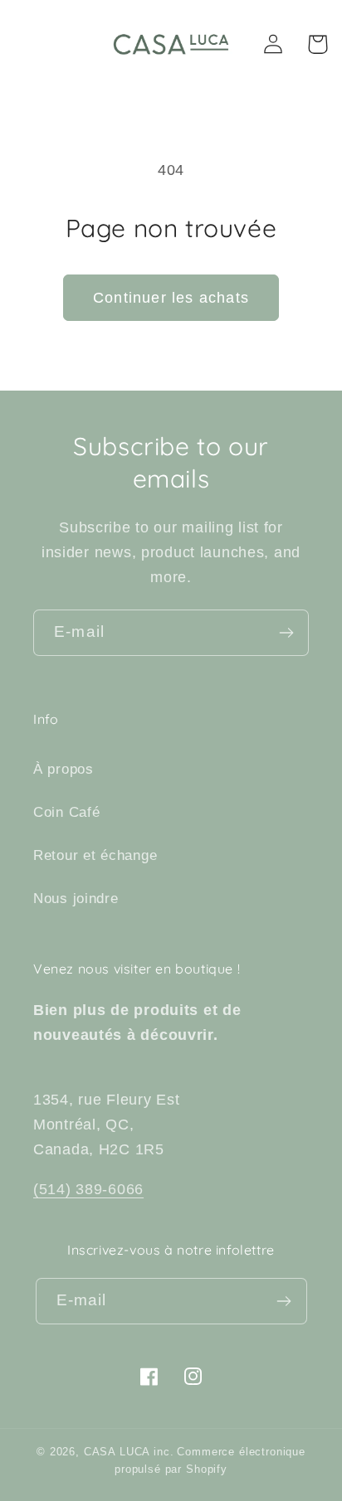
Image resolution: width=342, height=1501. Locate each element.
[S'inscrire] (286, 633)
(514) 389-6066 (88, 1189)
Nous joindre (76, 898)
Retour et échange (95, 855)
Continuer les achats (171, 297)
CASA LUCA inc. (129, 1451)
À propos (63, 769)
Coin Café (66, 812)
